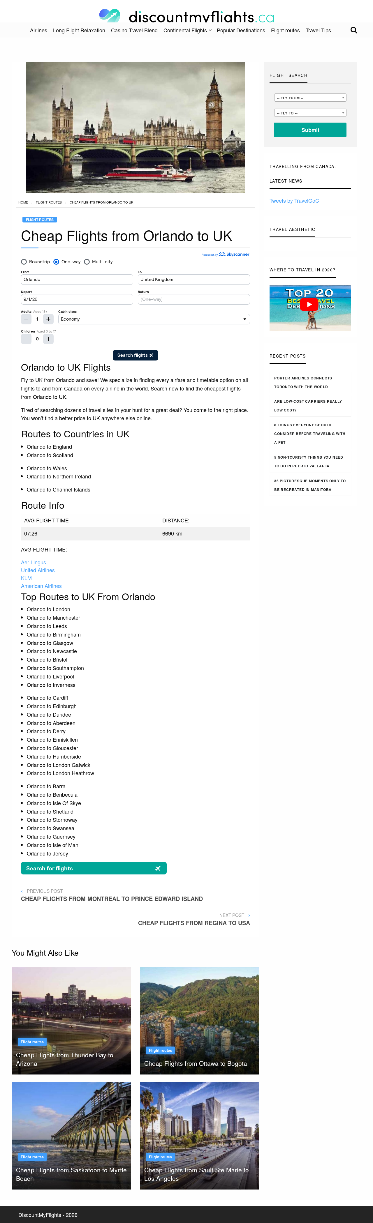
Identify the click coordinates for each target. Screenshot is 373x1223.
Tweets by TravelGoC (294, 200)
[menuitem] (38, 30)
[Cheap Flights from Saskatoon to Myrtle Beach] (71, 1134)
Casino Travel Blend (134, 30)
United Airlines (38, 570)
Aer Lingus (33, 562)
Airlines (38, 30)
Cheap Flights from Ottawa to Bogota (195, 1063)
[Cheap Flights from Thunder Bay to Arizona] (71, 1019)
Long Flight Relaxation (79, 30)
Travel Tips (318, 30)
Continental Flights (185, 30)
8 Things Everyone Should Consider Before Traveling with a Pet (310, 433)
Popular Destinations (241, 30)
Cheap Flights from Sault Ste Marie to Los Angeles (196, 1174)
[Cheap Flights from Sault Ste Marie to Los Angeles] (199, 1134)
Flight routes (285, 30)
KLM (26, 578)
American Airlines (41, 585)
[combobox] (310, 97)
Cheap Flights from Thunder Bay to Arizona (64, 1059)
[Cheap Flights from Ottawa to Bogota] (199, 1019)
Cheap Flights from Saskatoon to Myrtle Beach (71, 1174)
